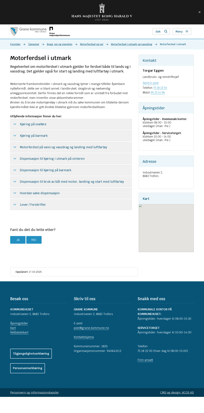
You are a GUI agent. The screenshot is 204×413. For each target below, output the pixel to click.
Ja (18, 240)
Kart (13, 328)
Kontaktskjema (84, 337)
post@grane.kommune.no (91, 328)
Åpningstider (19, 323)
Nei (33, 240)
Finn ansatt (145, 360)
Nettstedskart (19, 332)
